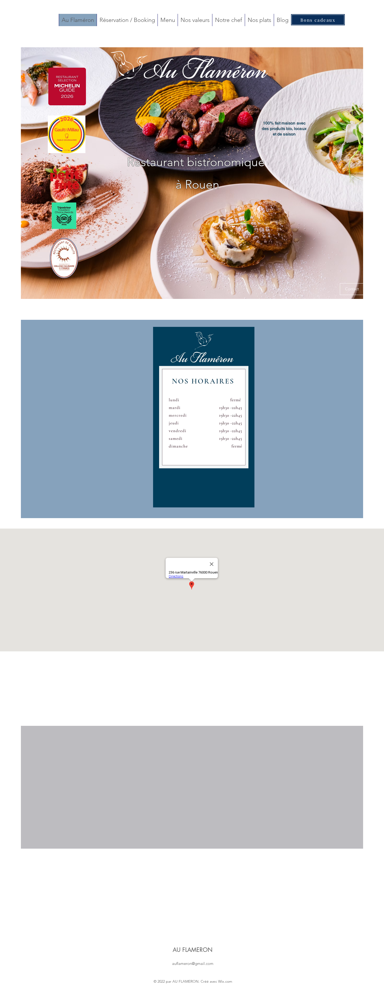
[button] (352, 289)
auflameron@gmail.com (192, 963)
